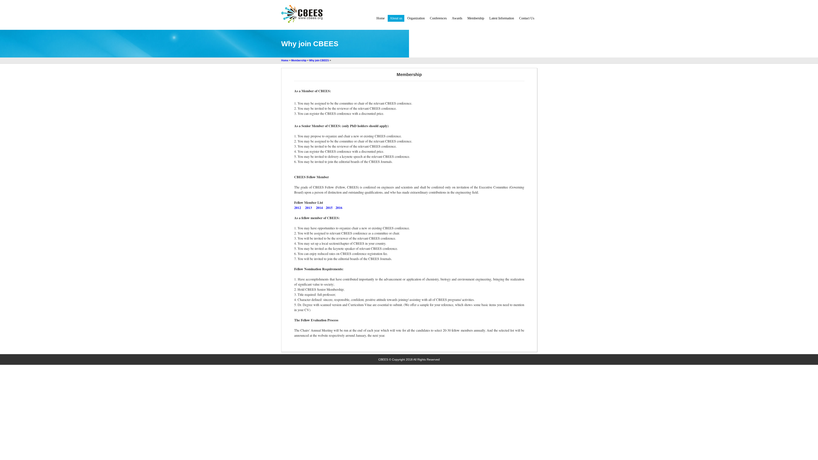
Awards (457, 18)
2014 (319, 207)
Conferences (438, 18)
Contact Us (526, 18)
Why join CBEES (319, 60)
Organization (416, 18)
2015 (329, 207)
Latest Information (501, 18)
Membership (475, 18)
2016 (339, 207)
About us (396, 18)
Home (380, 18)
